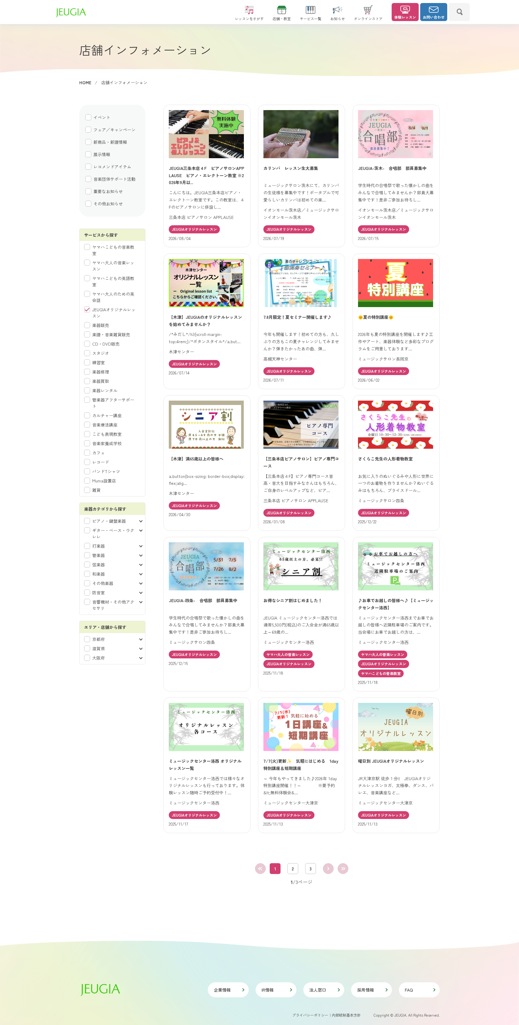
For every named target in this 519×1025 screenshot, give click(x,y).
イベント (101, 117)
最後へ (343, 868)
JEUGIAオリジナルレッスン (113, 312)
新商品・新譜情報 (110, 142)
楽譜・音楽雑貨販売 (111, 334)
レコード (100, 462)
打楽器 (98, 546)
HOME (85, 82)
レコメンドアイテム (112, 167)
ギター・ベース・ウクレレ (113, 533)
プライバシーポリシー (310, 1014)
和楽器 (98, 574)
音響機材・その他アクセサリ (113, 605)
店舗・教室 (282, 18)
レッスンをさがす (249, 18)
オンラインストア (368, 18)
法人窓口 (317, 990)
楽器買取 (100, 381)
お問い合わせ (434, 17)
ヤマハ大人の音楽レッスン (113, 266)
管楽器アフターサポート (113, 403)
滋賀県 (98, 648)
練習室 (98, 362)
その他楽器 (102, 583)
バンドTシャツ (106, 471)
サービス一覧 (310, 18)
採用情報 (365, 990)
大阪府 (98, 658)
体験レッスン (405, 17)
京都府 (98, 639)
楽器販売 (100, 325)
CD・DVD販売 (106, 344)
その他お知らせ (108, 204)
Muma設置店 (104, 481)
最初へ (260, 868)
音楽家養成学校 (107, 443)
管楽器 (98, 555)
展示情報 (101, 154)
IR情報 (268, 990)
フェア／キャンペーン (114, 130)
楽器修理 (100, 372)
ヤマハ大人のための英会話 (113, 297)
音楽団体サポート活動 (114, 179)
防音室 (98, 592)
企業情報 (222, 990)
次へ (328, 868)
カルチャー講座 (107, 415)
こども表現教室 (107, 434)
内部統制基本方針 (346, 1014)
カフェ (98, 453)
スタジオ (100, 353)
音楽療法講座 (104, 425)
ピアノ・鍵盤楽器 (109, 521)
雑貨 (96, 490)
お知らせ (337, 18)
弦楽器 (98, 565)
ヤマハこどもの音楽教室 (113, 250)
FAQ (409, 990)
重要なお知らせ (108, 191)
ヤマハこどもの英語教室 (113, 281)
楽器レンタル (104, 390)
